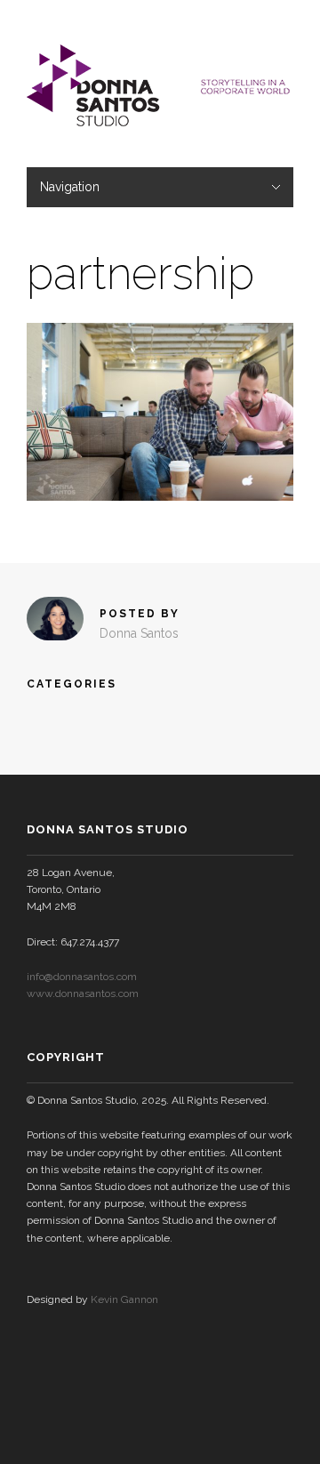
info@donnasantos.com (82, 976)
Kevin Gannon (124, 1299)
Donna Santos (139, 633)
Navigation (70, 187)
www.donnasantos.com (83, 993)
